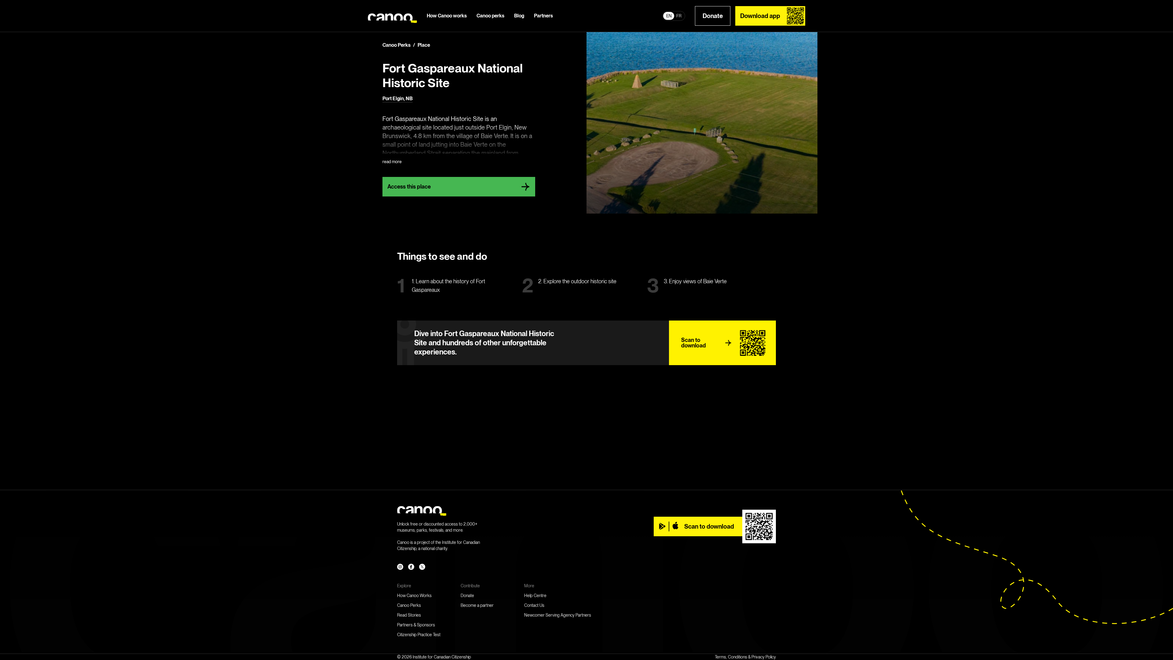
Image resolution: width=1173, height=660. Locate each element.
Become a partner (477, 605)
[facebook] (411, 567)
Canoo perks (490, 16)
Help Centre (535, 595)
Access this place (409, 186)
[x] (422, 567)
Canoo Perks (409, 605)
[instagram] (400, 567)
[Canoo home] (392, 16)
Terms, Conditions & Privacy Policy (745, 656)
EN (669, 15)
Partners (543, 16)
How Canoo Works (414, 595)
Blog (519, 16)
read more (392, 161)
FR (679, 15)
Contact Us (534, 605)
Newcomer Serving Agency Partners (557, 615)
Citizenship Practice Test (418, 634)
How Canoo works (447, 16)
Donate (713, 16)
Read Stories (409, 615)
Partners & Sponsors (416, 624)
